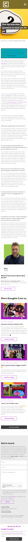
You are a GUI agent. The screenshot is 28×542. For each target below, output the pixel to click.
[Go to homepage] (6, 4)
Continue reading (9, 339)
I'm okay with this (14, 539)
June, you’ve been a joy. (9, 403)
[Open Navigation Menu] (25, 4)
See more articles (14, 427)
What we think (4, 321)
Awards (10, 363)
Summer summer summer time (12, 324)
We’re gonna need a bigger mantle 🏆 (13, 366)
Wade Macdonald (11, 102)
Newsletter (10, 321)
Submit (7, 501)
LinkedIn (8, 95)
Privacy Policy (12, 496)
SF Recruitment (23, 102)
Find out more (8, 288)
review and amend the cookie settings (13, 533)
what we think (11, 55)
